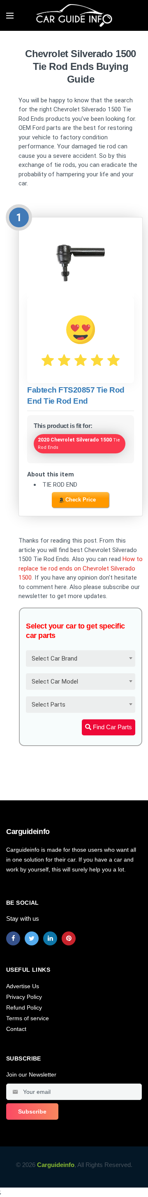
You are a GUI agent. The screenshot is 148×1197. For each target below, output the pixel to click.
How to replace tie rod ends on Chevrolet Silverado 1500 (80, 568)
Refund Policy (24, 1007)
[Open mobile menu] (10, 16)
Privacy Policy (24, 997)
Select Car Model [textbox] (55, 681)
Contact (16, 1029)
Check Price (80, 500)
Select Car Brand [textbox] (54, 658)
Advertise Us (22, 986)
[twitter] (32, 938)
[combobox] (80, 658)
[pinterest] (69, 938)
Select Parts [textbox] (48, 704)
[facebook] (13, 938)
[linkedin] (50, 938)
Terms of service (27, 1018)
